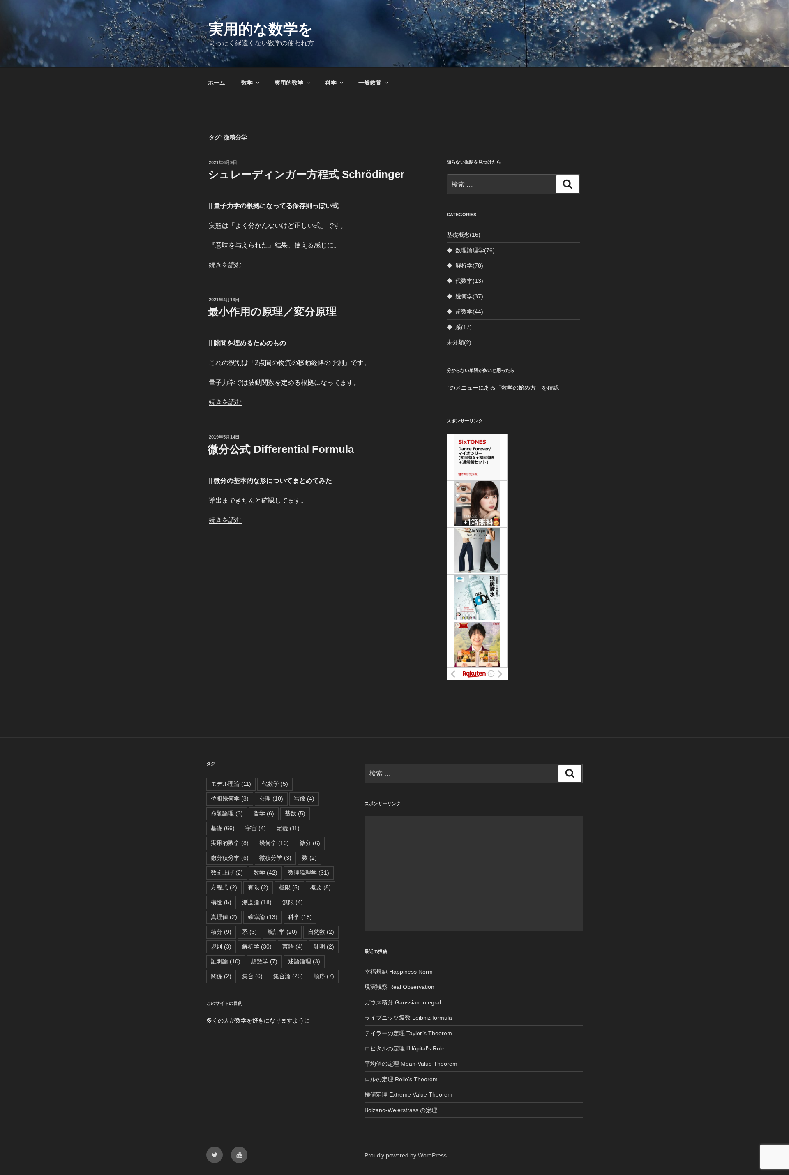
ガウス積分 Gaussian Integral (403, 1002)
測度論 (257, 902)
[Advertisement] (474, 873)
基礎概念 (463, 234)
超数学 (469, 311)
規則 (221, 946)
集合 (252, 976)
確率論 (262, 917)
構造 (221, 902)
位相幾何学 (230, 798)
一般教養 (369, 82)
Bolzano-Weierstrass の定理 (401, 1110)
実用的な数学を (261, 29)
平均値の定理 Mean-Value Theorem (411, 1063)
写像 (304, 798)
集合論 (288, 976)
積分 (221, 931)
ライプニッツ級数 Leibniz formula (408, 1017)
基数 (295, 813)
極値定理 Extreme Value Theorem (408, 1094)
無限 (292, 902)
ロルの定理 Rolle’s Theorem (401, 1079)
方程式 (224, 887)
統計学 (282, 931)
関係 (221, 976)
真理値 (224, 917)
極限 (289, 887)
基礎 (223, 828)
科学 (331, 82)
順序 (324, 976)
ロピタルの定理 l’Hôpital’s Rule (405, 1048)
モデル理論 (231, 783)
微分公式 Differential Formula (281, 449)
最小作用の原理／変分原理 (272, 311)
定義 (288, 828)
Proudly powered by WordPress (406, 1155)
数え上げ (227, 872)
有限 (258, 887)
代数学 (469, 280)
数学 (247, 82)
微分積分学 (230, 857)
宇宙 (255, 828)
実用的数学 (289, 82)
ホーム (216, 82)
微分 (310, 843)
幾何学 (469, 296)
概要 (320, 887)
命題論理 (227, 813)
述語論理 (304, 961)
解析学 (469, 265)
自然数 (321, 931)
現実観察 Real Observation (399, 986)
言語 (292, 946)
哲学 (264, 813)
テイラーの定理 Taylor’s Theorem (408, 1033)
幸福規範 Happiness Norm (399, 971)
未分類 (459, 342)
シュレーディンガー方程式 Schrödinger (306, 174)
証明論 (225, 961)
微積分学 (275, 857)
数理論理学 (475, 250)
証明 (324, 946)
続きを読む (225, 264)
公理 (271, 798)
